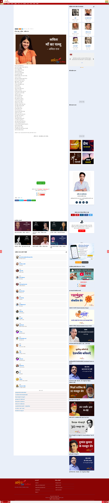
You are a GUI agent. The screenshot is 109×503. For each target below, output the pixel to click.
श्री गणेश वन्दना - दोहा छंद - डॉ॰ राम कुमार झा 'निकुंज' (79, 471)
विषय (2, 3)
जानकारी (24, 3)
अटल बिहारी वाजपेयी (88, 18)
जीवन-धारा (21, 358)
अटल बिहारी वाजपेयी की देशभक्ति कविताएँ (21, 394)
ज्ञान (28, 3)
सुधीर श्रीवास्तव (21, 312)
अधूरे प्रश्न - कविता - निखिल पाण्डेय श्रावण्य (39, 233)
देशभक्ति (8, 3)
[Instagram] (80, 202)
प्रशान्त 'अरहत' (21, 319)
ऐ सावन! (20, 331)
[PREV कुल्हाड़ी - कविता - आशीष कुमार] (1, 251)
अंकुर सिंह (20, 299)
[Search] (2, 502)
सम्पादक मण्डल (37, 489)
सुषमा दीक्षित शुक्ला (22, 333)
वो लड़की (20, 318)
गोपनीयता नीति (57, 496)
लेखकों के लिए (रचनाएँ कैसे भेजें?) (40, 487)
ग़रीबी (20, 352)
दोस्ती (34, 3)
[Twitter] (87, 202)
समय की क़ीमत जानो (22, 338)
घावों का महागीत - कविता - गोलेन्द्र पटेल (40, 246)
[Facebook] (77, 202)
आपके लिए (21, 311)
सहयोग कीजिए (81, 230)
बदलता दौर (21, 270)
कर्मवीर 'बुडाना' (21, 272)
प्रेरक (12, 3)
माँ (21, 197)
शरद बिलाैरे (21, 373)
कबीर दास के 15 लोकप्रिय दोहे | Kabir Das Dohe (79, 417)
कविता (19, 197)
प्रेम (5, 3)
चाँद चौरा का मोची (22, 263)
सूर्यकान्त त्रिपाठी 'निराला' (23, 326)
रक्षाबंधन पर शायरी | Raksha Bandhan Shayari (79, 308)
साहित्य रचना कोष (58, 485)
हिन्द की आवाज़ (21, 291)
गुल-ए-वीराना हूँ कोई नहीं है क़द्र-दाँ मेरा (26, 257)
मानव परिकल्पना (22, 277)
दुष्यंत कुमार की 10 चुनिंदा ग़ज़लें (20, 399)
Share (17, 200)
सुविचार (16, 3)
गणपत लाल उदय (21, 367)
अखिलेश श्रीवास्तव (22, 285)
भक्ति (31, 3)
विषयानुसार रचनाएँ (58, 482)
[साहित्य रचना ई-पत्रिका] (7, 1)
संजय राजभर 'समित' (22, 346)
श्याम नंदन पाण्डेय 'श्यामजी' (23, 380)
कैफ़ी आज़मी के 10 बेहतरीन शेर (19, 401)
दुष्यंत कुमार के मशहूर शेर (74, 454)
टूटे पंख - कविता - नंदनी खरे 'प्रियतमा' (57, 232)
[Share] (103, 502)
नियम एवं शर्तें (52, 496)
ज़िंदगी (37, 3)
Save (25, 200)
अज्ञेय (75, 18)
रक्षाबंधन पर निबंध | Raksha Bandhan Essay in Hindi (80, 325)
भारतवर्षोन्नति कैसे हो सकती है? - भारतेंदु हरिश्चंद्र (22, 406)
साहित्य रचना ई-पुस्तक (59, 487)
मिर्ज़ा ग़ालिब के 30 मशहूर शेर (19, 410)
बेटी (18, 3)
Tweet (22, 200)
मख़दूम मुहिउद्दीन (88, 46)
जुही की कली (21, 325)
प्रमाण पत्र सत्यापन (59, 489)
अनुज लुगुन (21, 265)
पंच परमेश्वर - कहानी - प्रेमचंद (19, 408)
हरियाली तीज (21, 365)
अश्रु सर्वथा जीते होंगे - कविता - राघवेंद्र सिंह (58, 247)
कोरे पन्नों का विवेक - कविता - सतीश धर (22, 232)
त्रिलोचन (75, 32)
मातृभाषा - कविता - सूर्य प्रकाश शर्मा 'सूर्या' (22, 246)
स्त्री (20, 345)
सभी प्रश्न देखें (82, 101)
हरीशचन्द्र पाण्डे (88, 32)
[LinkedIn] (83, 202)
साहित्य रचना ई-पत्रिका (54, 497)
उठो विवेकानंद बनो (22, 304)
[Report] (9, 502)
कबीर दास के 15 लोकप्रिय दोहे (19, 403)
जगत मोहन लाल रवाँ (22, 258)
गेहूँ (19, 372)
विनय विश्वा (21, 278)
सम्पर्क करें (36, 482)
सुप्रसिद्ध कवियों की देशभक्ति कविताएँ (20, 392)
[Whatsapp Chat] (107, 502)
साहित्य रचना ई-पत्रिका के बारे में (40, 485)
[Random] (105, 502)
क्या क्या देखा (21, 297)
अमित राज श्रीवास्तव (82, 194)
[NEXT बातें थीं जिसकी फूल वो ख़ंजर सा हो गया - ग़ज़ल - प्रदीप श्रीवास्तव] (108, 251)
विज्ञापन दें (36, 492)
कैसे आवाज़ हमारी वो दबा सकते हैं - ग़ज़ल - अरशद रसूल (79, 343)
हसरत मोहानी (75, 46)
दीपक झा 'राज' (21, 292)
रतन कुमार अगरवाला (22, 353)
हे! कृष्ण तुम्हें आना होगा (23, 284)
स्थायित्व (20, 379)
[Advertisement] (41, 13)
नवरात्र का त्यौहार (22, 386)
